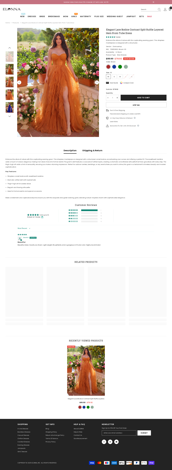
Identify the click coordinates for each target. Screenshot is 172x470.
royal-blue (84, 407)
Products (16, 23)
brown (80, 407)
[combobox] (148, 9)
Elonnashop (117, 46)
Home (7, 23)
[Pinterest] (110, 442)
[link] (24, 320)
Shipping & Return (92, 150)
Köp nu (136, 105)
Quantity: (109, 93)
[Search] (151, 9)
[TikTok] (116, 442)
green (88, 407)
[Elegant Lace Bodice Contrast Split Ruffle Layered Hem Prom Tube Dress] (86, 371)
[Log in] (165, 9)
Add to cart (143, 97)
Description (70, 150)
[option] (58, 82)
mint (92, 407)
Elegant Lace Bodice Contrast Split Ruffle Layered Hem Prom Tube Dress (86, 399)
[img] (22, 235)
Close (153, 2)
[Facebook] (104, 442)
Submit (144, 433)
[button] (19, 82)
